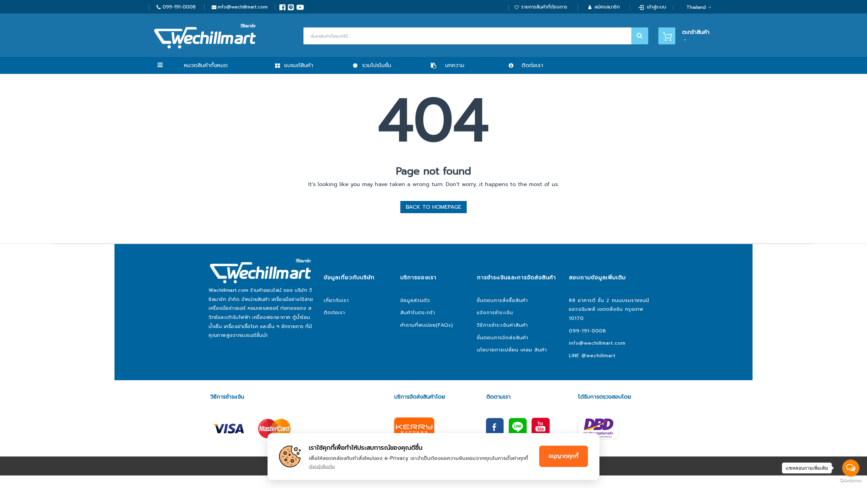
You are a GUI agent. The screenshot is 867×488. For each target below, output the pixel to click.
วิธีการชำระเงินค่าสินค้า (502, 325)
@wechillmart (598, 355)
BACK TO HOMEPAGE (433, 207)
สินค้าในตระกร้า (417, 312)
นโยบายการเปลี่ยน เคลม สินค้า (512, 349)
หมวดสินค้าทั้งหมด (206, 65)
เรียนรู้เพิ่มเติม (322, 466)
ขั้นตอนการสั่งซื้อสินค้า (502, 300)
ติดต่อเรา (334, 312)
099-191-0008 (179, 7)
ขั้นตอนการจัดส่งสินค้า (502, 337)
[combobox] (475, 35)
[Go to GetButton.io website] (851, 481)
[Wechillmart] (205, 36)
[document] (433, 456)
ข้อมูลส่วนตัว (415, 300)
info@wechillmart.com (243, 7)
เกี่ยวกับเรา (336, 300)
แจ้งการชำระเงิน (495, 312)
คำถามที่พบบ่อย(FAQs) (426, 325)
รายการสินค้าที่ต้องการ (544, 7)
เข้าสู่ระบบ (656, 7)
